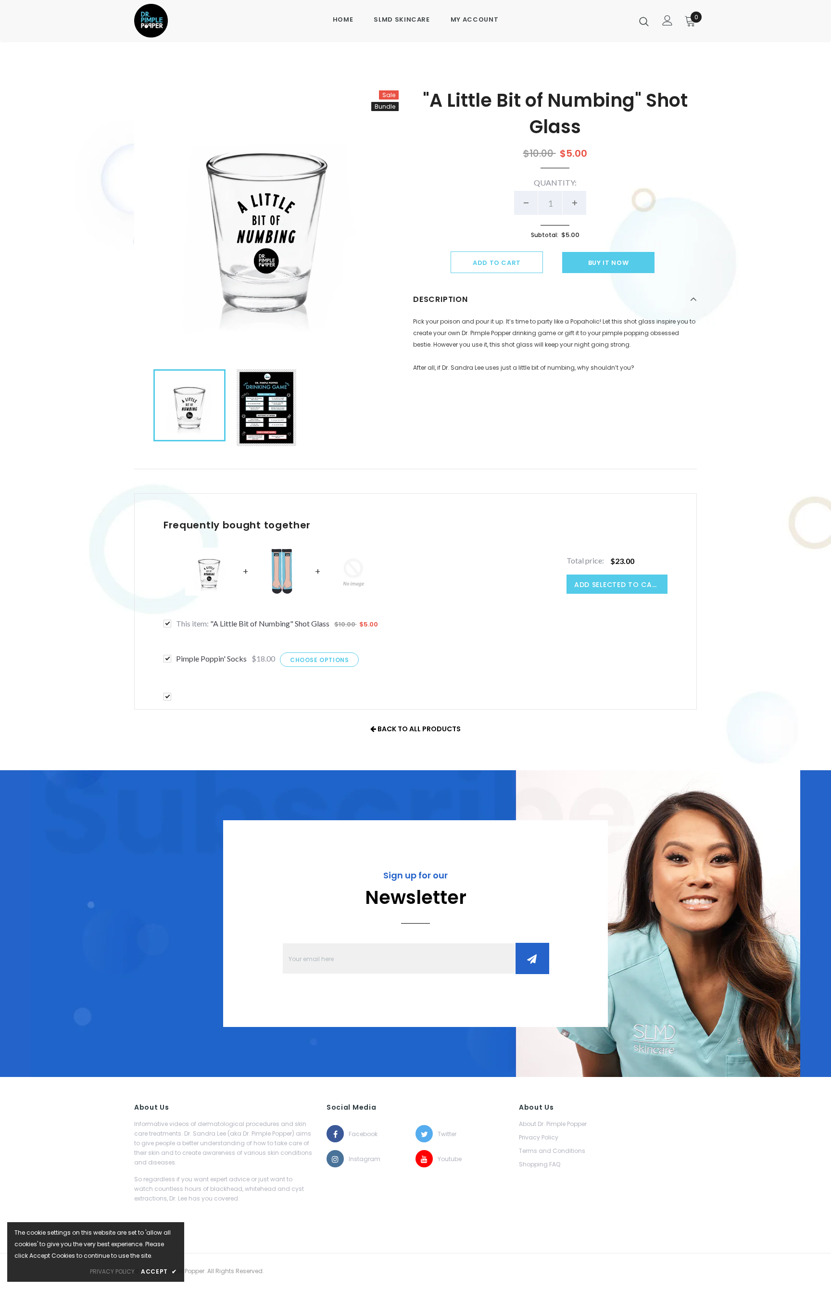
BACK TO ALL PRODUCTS (418, 729)
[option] (266, 222)
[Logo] (166, 21)
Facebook (357, 1134)
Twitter (446, 1134)
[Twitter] (424, 1133)
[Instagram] (335, 1158)
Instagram (357, 1159)
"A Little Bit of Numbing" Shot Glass (252, 623)
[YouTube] (424, 1158)
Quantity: (555, 182)
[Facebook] (335, 1133)
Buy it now (608, 262)
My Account (475, 19)
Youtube (446, 1159)
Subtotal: (544, 235)
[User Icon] (667, 20)
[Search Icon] (644, 21)
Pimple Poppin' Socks (211, 658)
